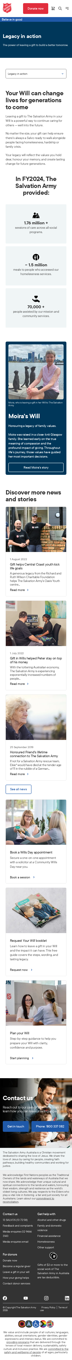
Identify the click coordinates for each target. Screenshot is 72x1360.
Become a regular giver (16, 1266)
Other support (45, 1247)
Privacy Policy (48, 1307)
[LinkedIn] (67, 1298)
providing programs (17, 1342)
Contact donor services (16, 1283)
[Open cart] (53, 8)
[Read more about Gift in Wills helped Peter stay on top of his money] (36, 660)
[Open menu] (67, 8)
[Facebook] (5, 1298)
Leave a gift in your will (16, 1272)
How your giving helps (16, 1277)
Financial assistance (49, 1236)
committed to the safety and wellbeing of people (36, 1350)
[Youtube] (26, 1298)
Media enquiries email (15, 1241)
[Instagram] (46, 1298)
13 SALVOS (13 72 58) (15, 1220)
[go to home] (7, 8)
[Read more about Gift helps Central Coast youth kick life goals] (36, 566)
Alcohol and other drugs (51, 1220)
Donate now (10, 1260)
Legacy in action (17, 73)
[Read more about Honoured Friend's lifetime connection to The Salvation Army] (36, 754)
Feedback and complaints (18, 1225)
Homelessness (46, 1241)
